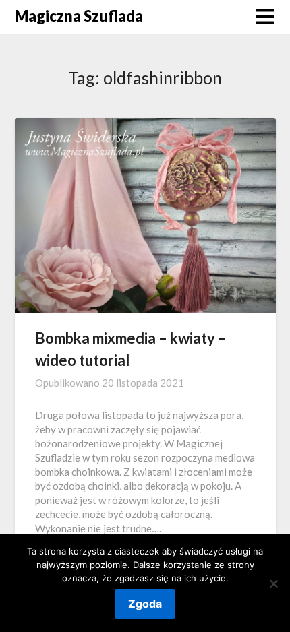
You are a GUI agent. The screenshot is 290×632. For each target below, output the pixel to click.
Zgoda (145, 603)
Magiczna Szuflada (79, 16)
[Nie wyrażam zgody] (273, 583)
